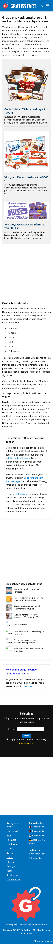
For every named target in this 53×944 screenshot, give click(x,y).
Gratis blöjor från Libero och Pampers (26, 590)
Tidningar (11, 866)
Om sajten (11, 924)
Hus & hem (12, 844)
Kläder (10, 848)
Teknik (10, 857)
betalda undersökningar (18, 458)
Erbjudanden (34, 853)
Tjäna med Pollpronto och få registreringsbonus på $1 (27, 607)
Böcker (10, 826)
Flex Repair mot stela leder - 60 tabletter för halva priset (28, 599)
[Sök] (42, 6)
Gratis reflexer (20, 624)
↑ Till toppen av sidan (41, 941)
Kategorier (34, 858)
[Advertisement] (26, 272)
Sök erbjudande (14, 879)
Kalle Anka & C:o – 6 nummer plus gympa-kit (29, 633)
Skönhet (10, 853)
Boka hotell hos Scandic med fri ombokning (28, 649)
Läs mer (28, 686)
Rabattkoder (12, 875)
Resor (9, 870)
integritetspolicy (26, 743)
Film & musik (12, 831)
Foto (9, 835)
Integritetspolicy (39, 924)
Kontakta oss (24, 924)
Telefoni (10, 862)
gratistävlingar (20, 494)
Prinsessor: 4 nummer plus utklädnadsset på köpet (26, 641)
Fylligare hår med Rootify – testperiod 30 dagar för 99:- (27, 616)
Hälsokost (11, 840)
